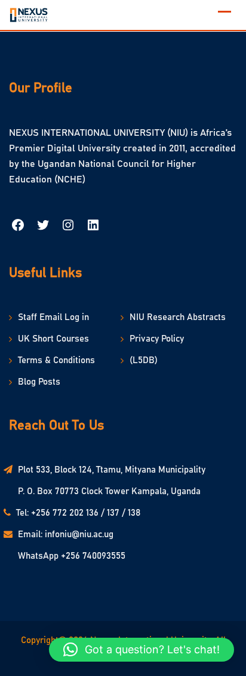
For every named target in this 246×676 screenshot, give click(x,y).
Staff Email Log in (53, 317)
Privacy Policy (157, 338)
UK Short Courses (53, 338)
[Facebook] (18, 228)
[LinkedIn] (93, 228)
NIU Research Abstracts (178, 317)
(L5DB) (144, 360)
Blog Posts (39, 381)
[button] (141, 650)
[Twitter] (43, 228)
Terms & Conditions (56, 360)
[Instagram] (68, 228)
